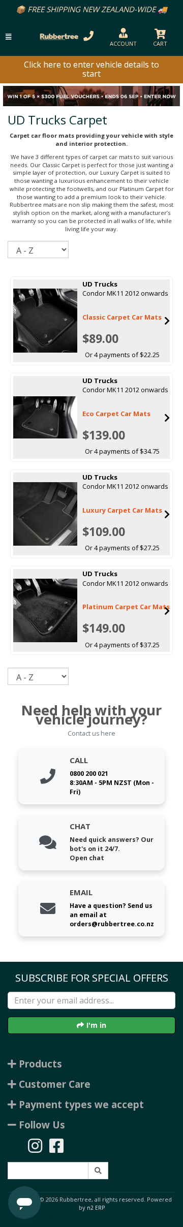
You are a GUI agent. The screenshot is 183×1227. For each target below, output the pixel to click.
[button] (8, 37)
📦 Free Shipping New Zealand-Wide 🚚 (91, 9)
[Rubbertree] (58, 37)
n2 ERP (96, 1207)
